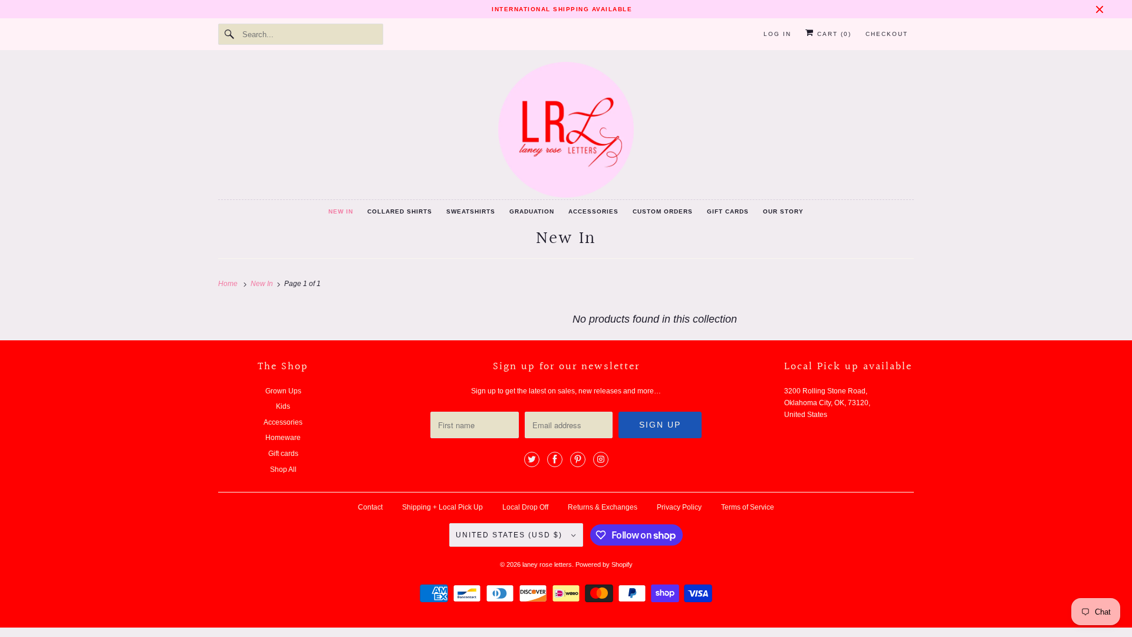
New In (566, 239)
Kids (283, 406)
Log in (777, 34)
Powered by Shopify (604, 564)
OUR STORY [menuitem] (783, 211)
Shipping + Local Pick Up (442, 507)
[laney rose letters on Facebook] (554, 459)
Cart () (832, 34)
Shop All (283, 469)
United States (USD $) (510, 535)
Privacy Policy (679, 507)
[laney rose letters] (566, 130)
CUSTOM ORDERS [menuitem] (663, 211)
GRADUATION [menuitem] (531, 211)
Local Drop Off (525, 507)
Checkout (887, 34)
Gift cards (283, 453)
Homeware (283, 438)
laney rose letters (547, 564)
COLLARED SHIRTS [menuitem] (399, 211)
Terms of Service (747, 507)
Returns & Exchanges (602, 507)
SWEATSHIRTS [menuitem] (470, 211)
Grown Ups (283, 391)
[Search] (230, 34)
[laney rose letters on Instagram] (600, 459)
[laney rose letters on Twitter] (531, 459)
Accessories (283, 422)
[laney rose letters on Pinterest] (577, 459)
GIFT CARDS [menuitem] (728, 211)
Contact (370, 507)
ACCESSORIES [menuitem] (593, 211)
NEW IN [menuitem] (340, 211)
